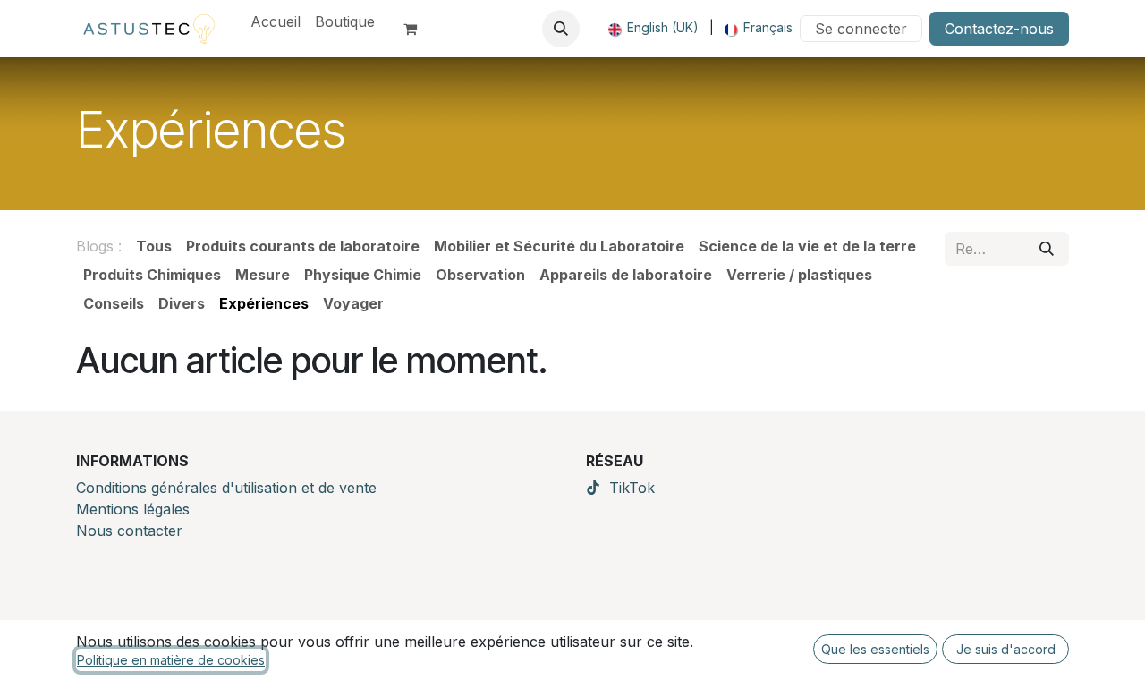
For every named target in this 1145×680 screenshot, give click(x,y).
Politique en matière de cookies (171, 659)
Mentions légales (133, 509)
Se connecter (861, 29)
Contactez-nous (999, 29)
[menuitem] (275, 21)
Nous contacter (129, 531)
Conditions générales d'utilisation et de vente (226, 488)
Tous (154, 246)
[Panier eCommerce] (417, 28)
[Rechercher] (1046, 249)
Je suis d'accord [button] (1006, 649)
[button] (561, 28)
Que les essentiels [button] (875, 649)
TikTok (632, 488)
